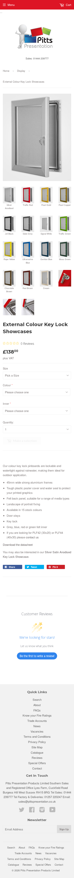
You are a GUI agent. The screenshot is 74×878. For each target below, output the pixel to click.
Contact (37, 768)
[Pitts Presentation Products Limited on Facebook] (32, 811)
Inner (6, 403)
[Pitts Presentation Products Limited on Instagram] (42, 811)
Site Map (37, 747)
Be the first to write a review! (37, 656)
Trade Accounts (37, 721)
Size (5, 368)
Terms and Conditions (37, 736)
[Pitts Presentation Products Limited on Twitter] (21, 811)
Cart (68, 5)
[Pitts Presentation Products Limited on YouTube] (52, 811)
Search (37, 700)
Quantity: (8, 422)
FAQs (37, 710)
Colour (7, 385)
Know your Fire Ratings (37, 715)
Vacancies (37, 731)
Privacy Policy (37, 742)
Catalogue (37, 752)
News (37, 726)
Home (6, 71)
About (37, 705)
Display (21, 71)
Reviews (37, 758)
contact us (32, 537)
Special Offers (37, 763)
